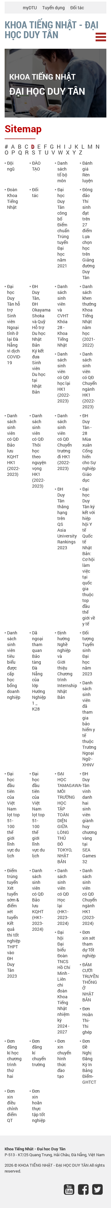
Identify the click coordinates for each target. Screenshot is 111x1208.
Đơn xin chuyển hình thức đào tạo (64, 1058)
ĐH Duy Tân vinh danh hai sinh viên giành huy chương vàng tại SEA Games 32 (89, 817)
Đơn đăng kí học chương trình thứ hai (14, 1058)
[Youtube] (71, 1190)
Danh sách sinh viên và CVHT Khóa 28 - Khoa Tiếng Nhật (62, 315)
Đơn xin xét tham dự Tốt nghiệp (89, 944)
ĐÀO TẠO (36, 166)
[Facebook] (85, 1190)
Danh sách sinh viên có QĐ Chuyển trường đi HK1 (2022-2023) (64, 442)
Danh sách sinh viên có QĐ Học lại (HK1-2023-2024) (63, 897)
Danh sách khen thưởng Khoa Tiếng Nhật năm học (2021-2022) (89, 315)
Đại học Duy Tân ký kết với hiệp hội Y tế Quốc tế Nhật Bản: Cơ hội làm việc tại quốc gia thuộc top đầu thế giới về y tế (88, 556)
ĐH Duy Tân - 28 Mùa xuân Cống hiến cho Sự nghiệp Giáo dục (89, 448)
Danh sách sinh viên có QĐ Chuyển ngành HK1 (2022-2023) (89, 380)
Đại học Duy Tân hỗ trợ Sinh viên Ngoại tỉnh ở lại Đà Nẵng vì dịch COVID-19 (14, 324)
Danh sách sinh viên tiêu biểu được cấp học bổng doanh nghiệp (13, 665)
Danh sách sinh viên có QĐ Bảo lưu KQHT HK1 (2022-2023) (13, 445)
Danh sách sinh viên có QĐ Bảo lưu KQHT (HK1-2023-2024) (37, 900)
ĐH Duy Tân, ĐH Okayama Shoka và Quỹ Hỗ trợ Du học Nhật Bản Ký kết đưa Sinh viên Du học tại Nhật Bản (41, 339)
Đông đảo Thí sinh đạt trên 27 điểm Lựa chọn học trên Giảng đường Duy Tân (88, 233)
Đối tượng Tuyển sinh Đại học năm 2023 (88, 653)
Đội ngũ (10, 166)
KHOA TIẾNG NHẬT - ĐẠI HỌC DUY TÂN (53, 1165)
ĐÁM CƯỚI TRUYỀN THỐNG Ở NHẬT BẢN (90, 982)
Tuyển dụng (53, 7)
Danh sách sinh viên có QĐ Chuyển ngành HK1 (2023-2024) (89, 897)
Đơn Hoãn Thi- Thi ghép (87, 1020)
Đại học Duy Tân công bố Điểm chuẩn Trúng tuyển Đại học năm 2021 (63, 228)
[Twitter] (99, 1190)
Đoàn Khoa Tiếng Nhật (12, 198)
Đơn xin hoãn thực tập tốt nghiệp (38, 1105)
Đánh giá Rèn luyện (87, 171)
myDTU (30, 7)
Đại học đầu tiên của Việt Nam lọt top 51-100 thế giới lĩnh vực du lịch (13, 815)
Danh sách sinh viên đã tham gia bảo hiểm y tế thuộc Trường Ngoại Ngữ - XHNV (89, 724)
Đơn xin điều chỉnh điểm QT (12, 1105)
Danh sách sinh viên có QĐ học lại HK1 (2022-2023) (63, 377)
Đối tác (77, 7)
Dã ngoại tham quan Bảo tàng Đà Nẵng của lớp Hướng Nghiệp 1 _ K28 (39, 671)
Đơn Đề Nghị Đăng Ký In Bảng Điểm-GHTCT (89, 1061)
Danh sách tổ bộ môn (62, 171)
